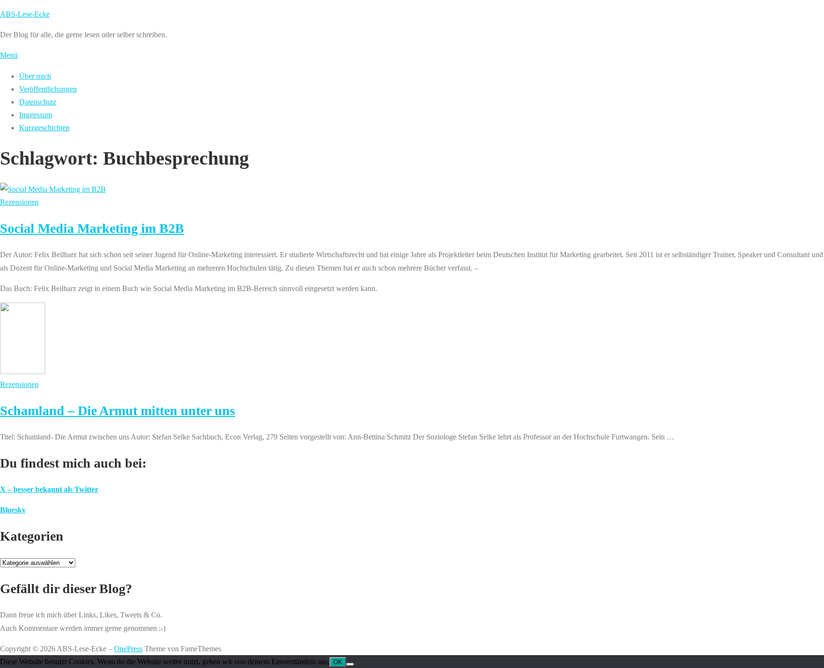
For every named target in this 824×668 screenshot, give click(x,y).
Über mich (35, 76)
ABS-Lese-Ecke (25, 14)
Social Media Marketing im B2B (92, 228)
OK (337, 662)
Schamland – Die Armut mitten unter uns (117, 410)
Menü (9, 55)
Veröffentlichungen (48, 89)
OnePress (128, 649)
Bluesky (13, 510)
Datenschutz (37, 102)
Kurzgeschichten (44, 128)
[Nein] (350, 664)
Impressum (35, 115)
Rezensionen (19, 202)
